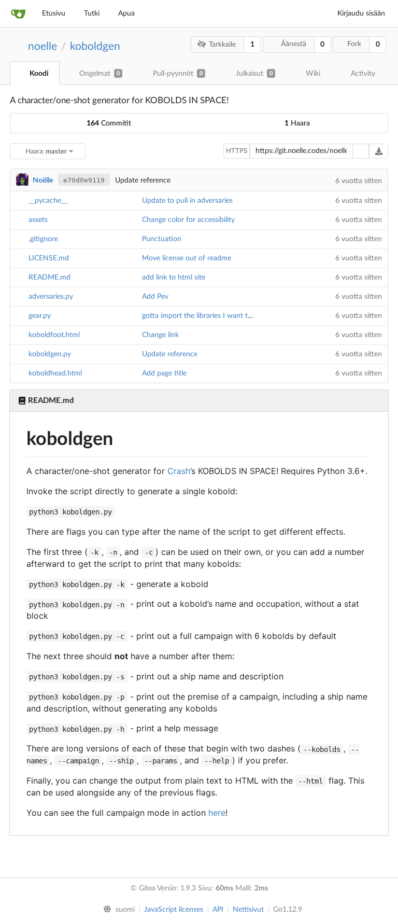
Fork (354, 44)
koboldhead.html (55, 373)
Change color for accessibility (188, 220)
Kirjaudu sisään (361, 13)
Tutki (92, 13)
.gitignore (43, 239)
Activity (363, 73)
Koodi (39, 73)
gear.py (40, 315)
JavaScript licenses (173, 909)
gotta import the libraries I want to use (203, 315)
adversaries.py (51, 296)
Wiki (313, 73)
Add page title (164, 373)
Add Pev (155, 296)
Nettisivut (248, 909)
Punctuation (161, 239)
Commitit (109, 123)
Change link (160, 335)
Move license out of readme (186, 258)
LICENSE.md (49, 258)
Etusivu (53, 13)
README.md (49, 277)
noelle (42, 46)
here (216, 812)
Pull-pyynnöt (178, 73)
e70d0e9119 (84, 180)
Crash (178, 471)
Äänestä (293, 44)
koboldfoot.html (54, 335)
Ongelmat (99, 73)
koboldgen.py (50, 354)
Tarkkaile (222, 44)
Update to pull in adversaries (187, 200)
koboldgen (95, 46)
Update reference (169, 354)
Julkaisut (254, 73)
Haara (297, 123)
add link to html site (173, 277)
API (217, 909)
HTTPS (236, 151)
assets (38, 220)
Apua (126, 13)
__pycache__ (48, 200)
